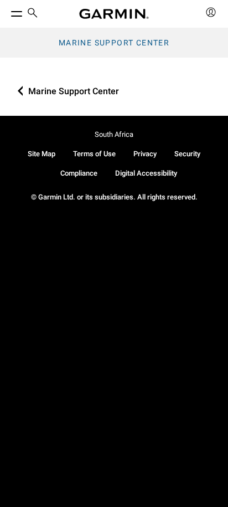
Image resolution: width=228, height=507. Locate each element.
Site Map (41, 154)
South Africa (114, 134)
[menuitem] (32, 14)
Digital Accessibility (146, 173)
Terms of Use (94, 154)
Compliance (78, 173)
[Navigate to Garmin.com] (114, 14)
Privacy (145, 154)
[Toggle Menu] (6, 11)
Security (187, 154)
